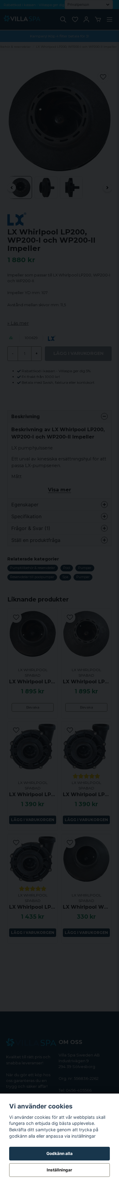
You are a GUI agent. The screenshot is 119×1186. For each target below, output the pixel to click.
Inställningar (59, 1169)
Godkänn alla (59, 1153)
